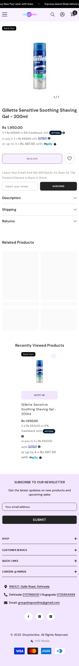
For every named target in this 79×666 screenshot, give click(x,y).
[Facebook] (28, 616)
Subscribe (58, 186)
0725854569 (66, 594)
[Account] (62, 14)
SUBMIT (39, 520)
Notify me (39, 395)
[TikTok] (51, 616)
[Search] (52, 14)
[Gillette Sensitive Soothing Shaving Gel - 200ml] (39, 370)
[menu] (4, 14)
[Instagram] (40, 616)
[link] (69, 158)
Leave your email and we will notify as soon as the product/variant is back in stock (38, 175)
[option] (39, 63)
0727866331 (31, 594)
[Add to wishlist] (53, 356)
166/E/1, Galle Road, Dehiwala (29, 586)
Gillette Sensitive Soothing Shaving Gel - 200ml (39, 409)
